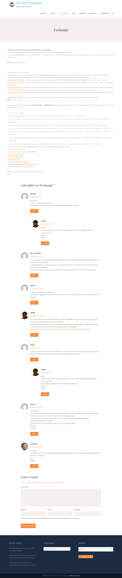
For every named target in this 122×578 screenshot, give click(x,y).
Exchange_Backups (15, 87)
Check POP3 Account (15, 157)
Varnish (82, 13)
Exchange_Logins (14, 92)
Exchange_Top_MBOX (16, 80)
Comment (25, 487)
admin (43, 221)
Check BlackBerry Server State (18, 162)
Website (77, 509)
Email (50, 509)
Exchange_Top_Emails (16, 82)
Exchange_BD (13, 75)
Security (93, 13)
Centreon (104, 13)
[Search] (111, 549)
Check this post (46, 233)
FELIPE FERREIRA (29, 3)
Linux (52, 13)
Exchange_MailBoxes (16, 97)
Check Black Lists (13, 159)
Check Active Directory (15, 154)
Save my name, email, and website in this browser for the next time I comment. (50, 518)
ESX (73, 13)
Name (23, 509)
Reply (34, 211)
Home (43, 13)
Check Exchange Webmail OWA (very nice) (22, 164)
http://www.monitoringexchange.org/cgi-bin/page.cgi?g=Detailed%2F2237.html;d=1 (59, 329)
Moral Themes (75, 576)
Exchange (64, 13)
